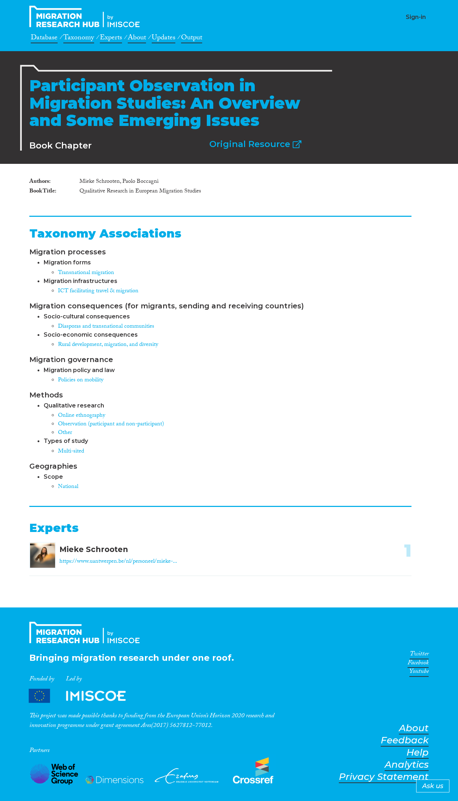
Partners (83, 696)
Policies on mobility (80, 380)
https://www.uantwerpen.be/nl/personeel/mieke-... (118, 562)
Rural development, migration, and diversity (108, 345)
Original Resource (251, 144)
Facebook (418, 664)
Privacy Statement (384, 776)
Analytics (407, 764)
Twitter (419, 655)
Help (417, 752)
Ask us (432, 786)
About (137, 38)
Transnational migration (86, 273)
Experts (111, 38)
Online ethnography (81, 416)
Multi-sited (71, 451)
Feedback (405, 740)
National (68, 487)
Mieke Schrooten (93, 549)
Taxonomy (78, 38)
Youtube (419, 672)
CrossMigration (86, 16)
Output (191, 38)
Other (65, 433)
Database (44, 38)
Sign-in (416, 17)
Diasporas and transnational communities (106, 327)
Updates (163, 38)
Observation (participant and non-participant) (111, 424)
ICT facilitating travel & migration (98, 291)
